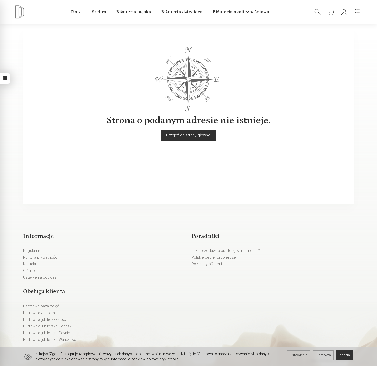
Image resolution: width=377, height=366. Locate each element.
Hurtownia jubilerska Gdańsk (47, 326)
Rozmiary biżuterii (207, 264)
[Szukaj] (317, 12)
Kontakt (29, 264)
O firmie (29, 270)
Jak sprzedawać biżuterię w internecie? (226, 250)
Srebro (99, 11)
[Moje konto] (344, 12)
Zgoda (344, 355)
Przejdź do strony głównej (188, 135)
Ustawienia (298, 355)
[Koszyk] (330, 12)
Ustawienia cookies (40, 277)
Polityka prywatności (40, 257)
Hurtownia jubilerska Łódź (45, 319)
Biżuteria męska (133, 11)
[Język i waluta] (357, 12)
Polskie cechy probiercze (214, 257)
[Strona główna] (21, 12)
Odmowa (323, 355)
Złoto (76, 11)
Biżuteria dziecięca (182, 11)
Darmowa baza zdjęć (41, 306)
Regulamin (32, 250)
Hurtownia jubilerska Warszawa (49, 339)
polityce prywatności (162, 359)
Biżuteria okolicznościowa (241, 11)
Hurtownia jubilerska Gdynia (46, 333)
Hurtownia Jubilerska (41, 312)
